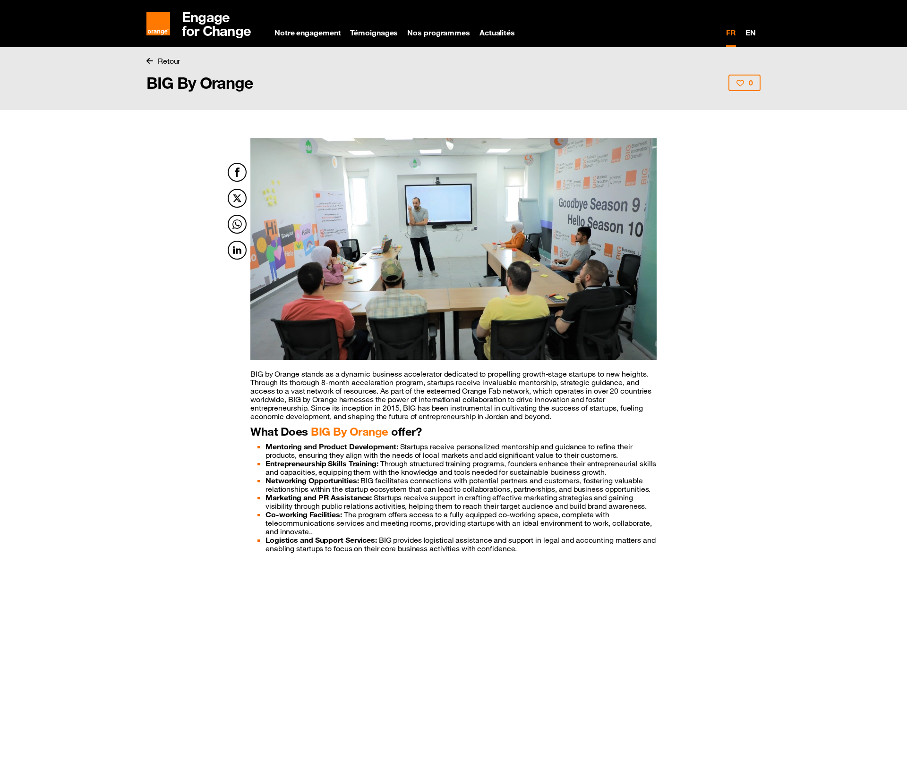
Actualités (497, 32)
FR (731, 32)
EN (750, 32)
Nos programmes (438, 32)
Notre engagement (307, 32)
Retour (169, 61)
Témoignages (374, 32)
